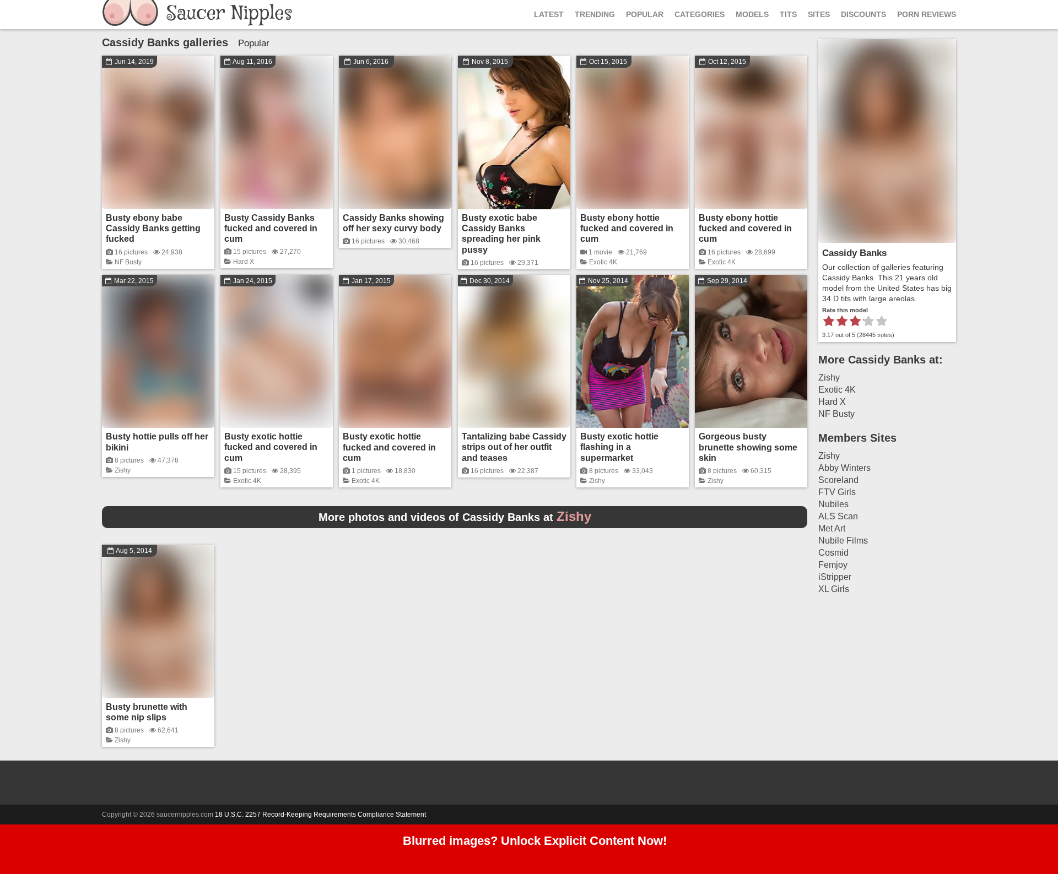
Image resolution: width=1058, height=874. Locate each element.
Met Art (831, 528)
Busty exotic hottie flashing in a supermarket (619, 447)
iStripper (834, 577)
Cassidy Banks (854, 253)
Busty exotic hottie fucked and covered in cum (270, 447)
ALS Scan (838, 516)
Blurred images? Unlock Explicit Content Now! (535, 841)
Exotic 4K (603, 262)
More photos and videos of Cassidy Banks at (455, 517)
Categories (699, 14)
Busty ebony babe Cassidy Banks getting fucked (153, 228)
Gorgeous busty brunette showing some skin (748, 447)
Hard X (243, 261)
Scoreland (838, 480)
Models (752, 14)
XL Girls (833, 589)
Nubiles (833, 504)
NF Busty (128, 262)
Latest (549, 14)
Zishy (123, 470)
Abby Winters (844, 468)
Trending (595, 14)
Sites (819, 14)
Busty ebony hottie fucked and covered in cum (626, 228)
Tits (788, 14)
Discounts (863, 14)
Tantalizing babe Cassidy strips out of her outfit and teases (514, 447)
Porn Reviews (926, 14)
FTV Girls (837, 492)
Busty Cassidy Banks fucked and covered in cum (270, 228)
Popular (644, 14)
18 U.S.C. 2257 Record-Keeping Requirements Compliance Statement (320, 814)
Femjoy (833, 564)
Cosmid (833, 552)
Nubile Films (843, 540)
